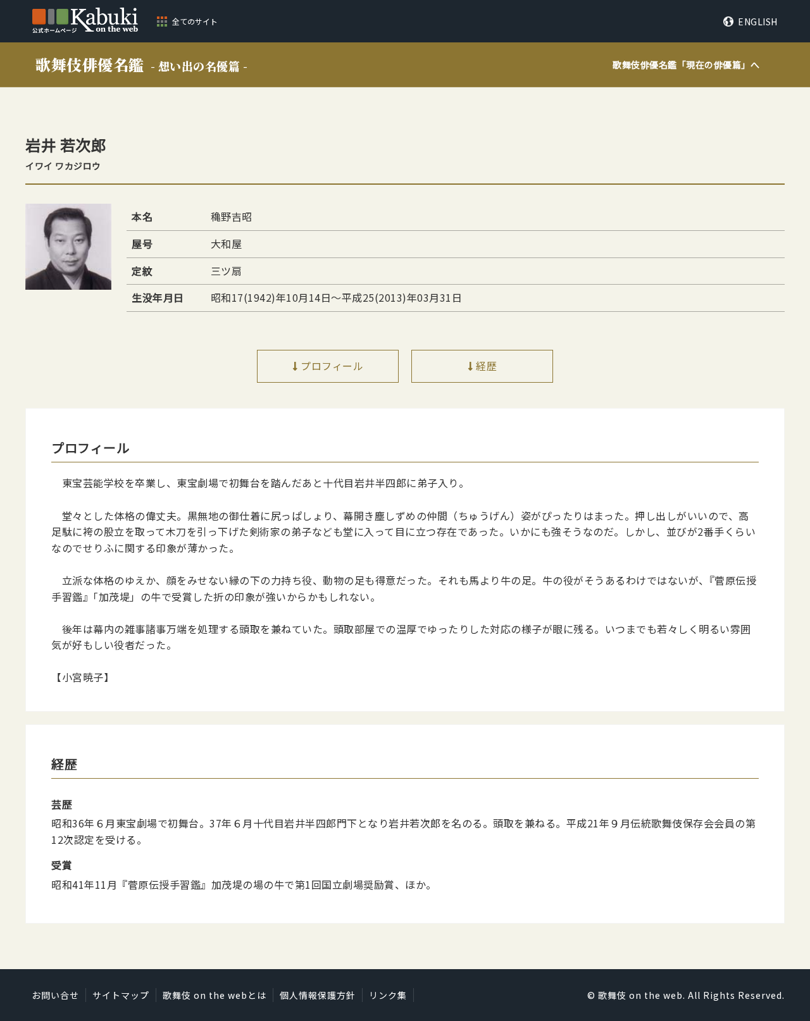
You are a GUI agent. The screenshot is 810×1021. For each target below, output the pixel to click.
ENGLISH (758, 21)
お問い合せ (55, 995)
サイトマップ (120, 995)
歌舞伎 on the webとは (214, 995)
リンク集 (388, 995)
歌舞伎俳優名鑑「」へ (686, 64)
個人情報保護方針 (318, 995)
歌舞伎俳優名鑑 (141, 64)
